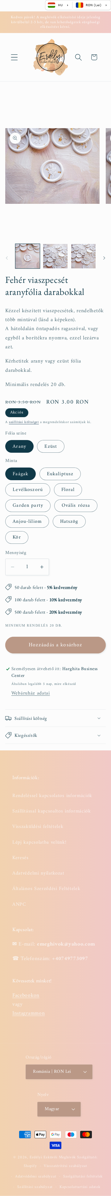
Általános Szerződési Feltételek (46, 888)
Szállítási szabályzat (35, 1187)
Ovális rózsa (76, 505)
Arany (19, 446)
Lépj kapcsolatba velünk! (39, 842)
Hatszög (69, 521)
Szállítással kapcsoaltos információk (51, 811)
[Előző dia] (7, 258)
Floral (68, 489)
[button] (14, 57)
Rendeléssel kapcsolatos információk (52, 795)
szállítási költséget (24, 422)
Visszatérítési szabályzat (65, 1166)
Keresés (20, 858)
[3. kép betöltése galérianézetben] (83, 256)
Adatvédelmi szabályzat (35, 1176)
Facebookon (25, 995)
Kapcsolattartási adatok (80, 1187)
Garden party (28, 505)
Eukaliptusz (60, 474)
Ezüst (50, 446)
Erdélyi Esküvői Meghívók (53, 1157)
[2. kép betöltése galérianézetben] (55, 256)
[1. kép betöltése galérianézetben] (27, 256)
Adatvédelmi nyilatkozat (38, 873)
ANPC (19, 904)
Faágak (20, 474)
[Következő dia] (104, 258)
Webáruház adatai (30, 693)
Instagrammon (28, 1013)
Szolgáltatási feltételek (83, 1176)
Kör (17, 537)
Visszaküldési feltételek (38, 826)
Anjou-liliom (27, 521)
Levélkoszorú (28, 489)
